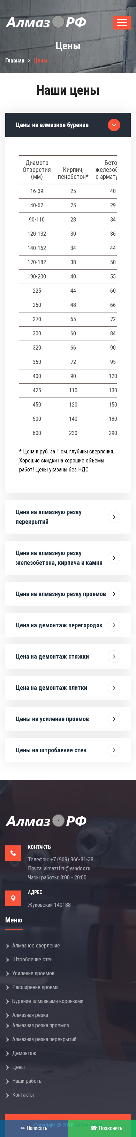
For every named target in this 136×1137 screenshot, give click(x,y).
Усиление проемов (33, 973)
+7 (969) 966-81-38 (71, 859)
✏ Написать (34, 1128)
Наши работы (27, 1081)
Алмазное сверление (36, 945)
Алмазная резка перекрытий (44, 1039)
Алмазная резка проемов (40, 1025)
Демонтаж (24, 1053)
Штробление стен (32, 959)
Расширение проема (35, 987)
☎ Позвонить (106, 1128)
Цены (18, 1067)
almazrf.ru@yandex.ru (67, 868)
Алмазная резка (30, 1015)
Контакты (23, 1095)
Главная (14, 60)
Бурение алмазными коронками (47, 1001)
